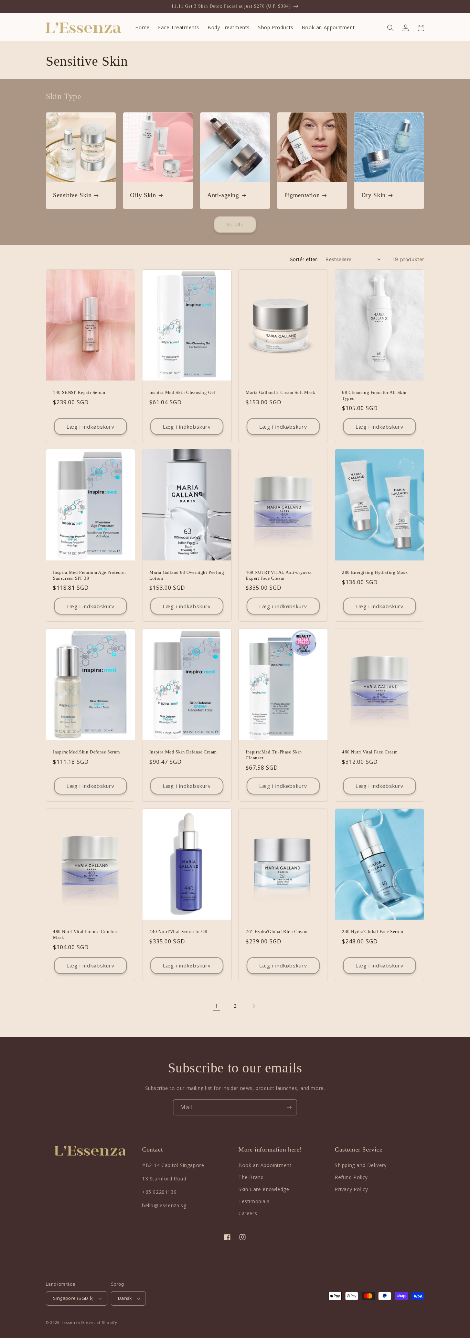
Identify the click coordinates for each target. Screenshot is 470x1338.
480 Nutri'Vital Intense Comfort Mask (85, 934)
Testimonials (253, 1201)
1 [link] (216, 1006)
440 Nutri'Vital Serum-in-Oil (178, 931)
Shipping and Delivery (361, 1165)
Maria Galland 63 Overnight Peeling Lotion (186, 575)
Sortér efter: (304, 259)
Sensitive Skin (72, 195)
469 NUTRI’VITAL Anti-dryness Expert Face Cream (279, 575)
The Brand (251, 1177)
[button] (390, 27)
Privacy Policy (351, 1189)
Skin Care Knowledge (263, 1189)
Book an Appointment (264, 1165)
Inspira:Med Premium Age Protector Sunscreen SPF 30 (89, 575)
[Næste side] (253, 1006)
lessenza (71, 1322)
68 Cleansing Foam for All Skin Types (374, 395)
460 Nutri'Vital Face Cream (370, 751)
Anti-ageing (223, 195)
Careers (247, 1213)
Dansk (125, 1298)
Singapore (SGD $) (73, 1298)
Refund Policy (351, 1177)
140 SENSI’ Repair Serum (79, 392)
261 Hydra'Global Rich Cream (276, 931)
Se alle (235, 224)
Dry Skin (373, 195)
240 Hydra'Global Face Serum (372, 931)
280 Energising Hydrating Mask (375, 572)
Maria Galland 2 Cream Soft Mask (281, 392)
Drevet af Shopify (99, 1322)
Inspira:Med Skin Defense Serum (86, 751)
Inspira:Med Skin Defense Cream (183, 751)
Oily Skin (143, 195)
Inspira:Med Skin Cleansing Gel (182, 392)
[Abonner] (289, 1107)
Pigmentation (302, 195)
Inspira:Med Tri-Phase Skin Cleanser (274, 754)
